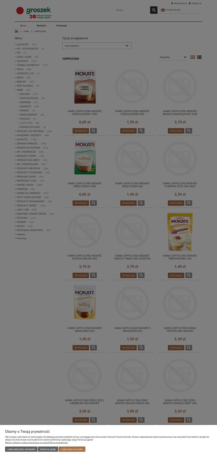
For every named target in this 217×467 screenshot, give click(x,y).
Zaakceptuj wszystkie (72, 449)
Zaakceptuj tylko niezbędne (21, 449)
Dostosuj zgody (48, 449)
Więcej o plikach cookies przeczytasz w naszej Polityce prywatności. (36, 442)
